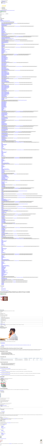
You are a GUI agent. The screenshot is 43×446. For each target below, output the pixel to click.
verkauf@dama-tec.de (3, 343)
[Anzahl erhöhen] (5, 325)
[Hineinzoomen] (3, 310)
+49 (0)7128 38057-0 (3, 342)
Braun (2, 321)
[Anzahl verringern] (1, 325)
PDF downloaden (2, 390)
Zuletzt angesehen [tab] (3, 411)
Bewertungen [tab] (2, 345)
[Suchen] (6, 13)
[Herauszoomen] (0, 310)
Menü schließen (2, 18)
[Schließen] (0, 309)
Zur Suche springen (7, 10)
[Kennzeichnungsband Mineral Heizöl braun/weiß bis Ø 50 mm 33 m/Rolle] (4, 299)
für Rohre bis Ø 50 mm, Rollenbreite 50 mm (5, 318)
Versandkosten (10, 443)
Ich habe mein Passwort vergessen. (3, 405)
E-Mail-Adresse (2, 417)
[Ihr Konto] (0, 17)
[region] (21, 304)
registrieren (2, 20)
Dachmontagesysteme (3, 433)
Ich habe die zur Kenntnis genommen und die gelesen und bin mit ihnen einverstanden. (12, 418)
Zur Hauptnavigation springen (12, 10)
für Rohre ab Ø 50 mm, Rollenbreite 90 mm (5, 317)
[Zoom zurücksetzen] (2, 310)
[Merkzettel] (0, 16)
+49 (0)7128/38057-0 (9, 422)
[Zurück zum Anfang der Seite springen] (0, 444)
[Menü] (0, 12)
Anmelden (1, 19)
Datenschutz (2, 426)
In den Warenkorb (1, 326)
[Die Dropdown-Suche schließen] (7, 13)
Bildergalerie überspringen (2, 296)
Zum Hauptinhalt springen (2, 10)
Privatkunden (2, 430)
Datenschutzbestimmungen (5, 418)
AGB (15, 418)
